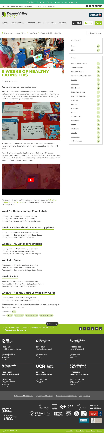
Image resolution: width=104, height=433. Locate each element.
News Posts (33, 33)
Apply (98, 23)
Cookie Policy (80, 431)
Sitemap (99, 431)
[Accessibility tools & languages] (95, 15)
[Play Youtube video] (31, 180)
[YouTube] (99, 6)
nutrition (9, 315)
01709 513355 (7, 372)
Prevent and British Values (66, 396)
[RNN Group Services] (86, 365)
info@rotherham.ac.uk (44, 349)
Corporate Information (10, 328)
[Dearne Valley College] (15, 15)
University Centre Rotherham (45, 6)
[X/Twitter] (90, 6)
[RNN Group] (18, 340)
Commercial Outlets (26, 6)
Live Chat (77, 23)
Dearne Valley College (12, 33)
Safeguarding (84, 396)
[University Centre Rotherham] (52, 365)
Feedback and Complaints (15, 330)
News (24, 33)
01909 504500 (75, 347)
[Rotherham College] (52, 340)
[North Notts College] (86, 340)
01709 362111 (6, 347)
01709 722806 (41, 372)
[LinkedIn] (93, 6)
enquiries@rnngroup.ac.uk (11, 349)
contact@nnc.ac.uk (77, 349)
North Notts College (16, 202)
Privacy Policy (90, 431)
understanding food (32, 315)
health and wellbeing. (46, 315)
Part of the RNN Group (10, 6)
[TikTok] (101, 6)
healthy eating (19, 315)
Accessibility (69, 431)
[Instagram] (96, 6)
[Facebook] (87, 6)
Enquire (88, 23)
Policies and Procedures (23, 396)
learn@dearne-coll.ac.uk (10, 374)
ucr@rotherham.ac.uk (44, 374)
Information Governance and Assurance (38, 328)
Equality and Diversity (44, 396)
